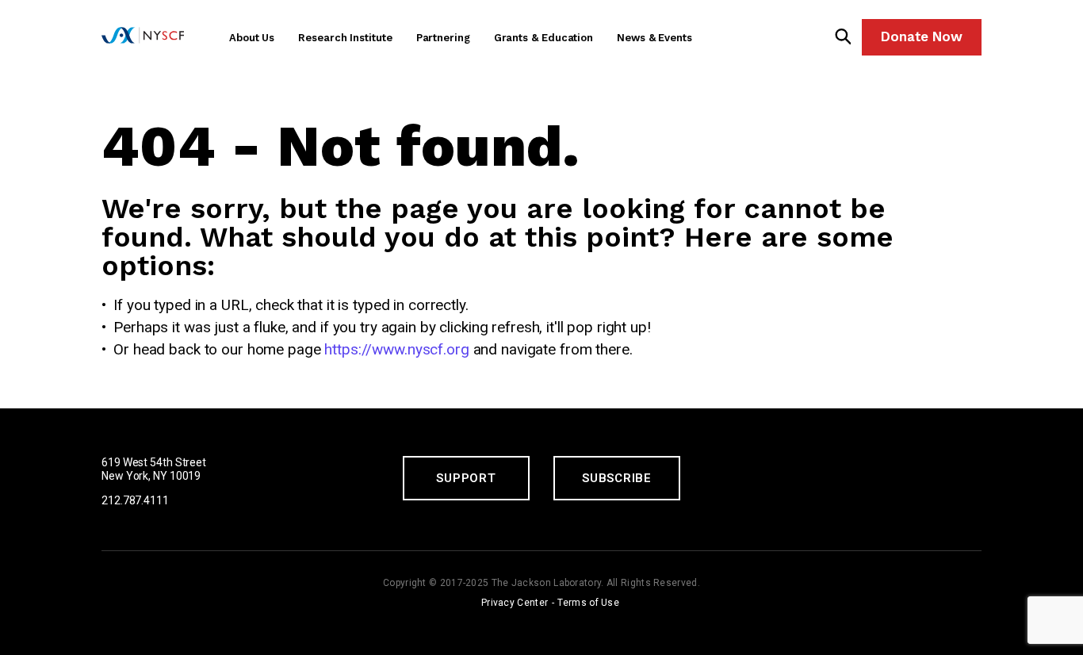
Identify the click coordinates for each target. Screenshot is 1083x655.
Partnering (443, 38)
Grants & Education (543, 38)
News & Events (654, 38)
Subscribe (617, 478)
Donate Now (921, 36)
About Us (251, 38)
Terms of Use (588, 602)
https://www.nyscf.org (396, 349)
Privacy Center (514, 602)
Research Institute (345, 38)
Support (466, 478)
